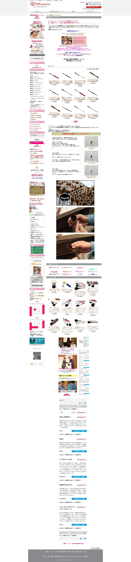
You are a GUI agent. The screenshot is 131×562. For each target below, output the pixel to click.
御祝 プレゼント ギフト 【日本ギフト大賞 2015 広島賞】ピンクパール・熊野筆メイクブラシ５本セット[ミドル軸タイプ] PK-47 (80, 293)
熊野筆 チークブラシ (34, 80)
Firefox (37, 209)
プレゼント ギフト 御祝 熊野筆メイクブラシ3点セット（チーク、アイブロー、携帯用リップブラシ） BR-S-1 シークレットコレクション (80, 310)
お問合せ (92, 11)
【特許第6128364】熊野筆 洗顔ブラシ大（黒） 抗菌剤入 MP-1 (54, 290)
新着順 (97, 69)
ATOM (40, 364)
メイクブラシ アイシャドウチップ (37, 96)
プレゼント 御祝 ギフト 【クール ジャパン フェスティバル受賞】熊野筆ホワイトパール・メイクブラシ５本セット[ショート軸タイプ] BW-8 (54, 310)
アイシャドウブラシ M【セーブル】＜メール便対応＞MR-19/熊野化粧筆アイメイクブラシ (92, 81)
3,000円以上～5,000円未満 (35, 115)
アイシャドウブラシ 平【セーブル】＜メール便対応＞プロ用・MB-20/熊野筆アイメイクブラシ (92, 99)
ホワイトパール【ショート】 (36, 128)
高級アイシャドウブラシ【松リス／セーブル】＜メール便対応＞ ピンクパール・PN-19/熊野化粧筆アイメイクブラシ (67, 99)
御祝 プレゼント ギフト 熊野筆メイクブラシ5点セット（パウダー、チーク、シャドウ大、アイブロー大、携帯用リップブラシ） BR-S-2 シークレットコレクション (92, 311)
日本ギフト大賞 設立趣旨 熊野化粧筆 (37, 242)
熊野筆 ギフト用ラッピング (36, 232)
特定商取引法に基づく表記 (62, 556)
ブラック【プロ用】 (34, 130)
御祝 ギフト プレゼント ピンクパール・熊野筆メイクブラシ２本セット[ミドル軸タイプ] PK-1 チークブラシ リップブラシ (92, 328)
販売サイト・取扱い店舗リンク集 (37, 235)
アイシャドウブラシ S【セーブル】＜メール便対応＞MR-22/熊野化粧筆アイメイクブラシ (54, 114)
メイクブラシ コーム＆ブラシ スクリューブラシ (37, 99)
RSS (35, 364)
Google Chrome (39, 212)
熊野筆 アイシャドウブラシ (35, 88)
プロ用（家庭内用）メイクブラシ (37, 163)
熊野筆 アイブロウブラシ (35, 90)
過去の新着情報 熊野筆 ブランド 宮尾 (37, 237)
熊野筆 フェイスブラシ (34, 76)
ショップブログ (74, 11)
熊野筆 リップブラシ (34, 94)
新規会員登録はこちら (37, 67)
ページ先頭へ (95, 548)
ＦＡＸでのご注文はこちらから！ (36, 344)
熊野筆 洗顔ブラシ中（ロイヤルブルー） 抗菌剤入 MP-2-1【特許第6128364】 (67, 290)
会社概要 (33, 217)
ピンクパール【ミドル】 (35, 126)
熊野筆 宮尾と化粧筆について (37, 238)
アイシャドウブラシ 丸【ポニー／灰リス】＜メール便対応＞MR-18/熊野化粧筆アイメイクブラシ (54, 82)
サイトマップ (34, 228)
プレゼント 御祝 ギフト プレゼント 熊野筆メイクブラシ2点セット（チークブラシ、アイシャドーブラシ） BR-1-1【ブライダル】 (67, 310)
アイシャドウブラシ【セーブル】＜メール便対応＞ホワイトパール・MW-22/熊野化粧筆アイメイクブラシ (80, 116)
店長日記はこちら (37, 285)
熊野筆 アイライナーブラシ (35, 92)
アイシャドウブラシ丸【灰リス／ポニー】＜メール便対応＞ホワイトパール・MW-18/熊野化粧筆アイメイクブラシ (80, 83)
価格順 (93, 69)
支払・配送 (50, 556)
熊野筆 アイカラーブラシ (35, 86)
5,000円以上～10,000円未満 (35, 117)
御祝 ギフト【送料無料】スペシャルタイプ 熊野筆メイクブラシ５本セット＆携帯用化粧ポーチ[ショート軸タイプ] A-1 (54, 329)
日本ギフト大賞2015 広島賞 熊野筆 (37, 240)
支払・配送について (56, 11)
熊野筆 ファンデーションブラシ (36, 82)
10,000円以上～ (33, 119)
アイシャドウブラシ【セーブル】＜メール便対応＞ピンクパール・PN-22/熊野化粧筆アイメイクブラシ (92, 116)
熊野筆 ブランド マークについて (37, 227)
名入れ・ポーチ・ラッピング (36, 108)
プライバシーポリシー (76, 556)
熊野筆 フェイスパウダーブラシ (36, 78)
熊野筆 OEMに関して (35, 225)
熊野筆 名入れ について (36, 230)
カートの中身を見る (37, 55)
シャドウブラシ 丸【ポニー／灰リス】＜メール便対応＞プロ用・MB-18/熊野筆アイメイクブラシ (67, 82)
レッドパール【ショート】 (35, 124)
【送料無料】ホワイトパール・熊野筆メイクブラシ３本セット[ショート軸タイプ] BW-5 (79, 328)
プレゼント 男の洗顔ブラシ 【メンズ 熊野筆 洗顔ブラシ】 (37, 105)
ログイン (37, 65)
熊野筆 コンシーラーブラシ (35, 84)
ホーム (38, 11)
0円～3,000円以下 (33, 113)
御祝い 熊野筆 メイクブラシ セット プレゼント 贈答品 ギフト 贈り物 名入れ (37, 74)
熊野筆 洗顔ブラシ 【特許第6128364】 (35, 102)
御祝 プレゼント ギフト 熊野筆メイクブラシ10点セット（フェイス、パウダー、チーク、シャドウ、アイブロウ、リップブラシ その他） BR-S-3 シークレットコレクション (67, 330)
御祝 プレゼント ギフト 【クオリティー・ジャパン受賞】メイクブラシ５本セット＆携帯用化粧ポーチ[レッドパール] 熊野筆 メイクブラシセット (92, 291)
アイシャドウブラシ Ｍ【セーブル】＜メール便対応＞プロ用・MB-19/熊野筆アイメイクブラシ (54, 99)
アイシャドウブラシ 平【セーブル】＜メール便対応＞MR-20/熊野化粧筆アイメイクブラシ (80, 99)
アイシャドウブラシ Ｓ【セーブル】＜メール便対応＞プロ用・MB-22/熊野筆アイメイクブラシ (67, 116)
